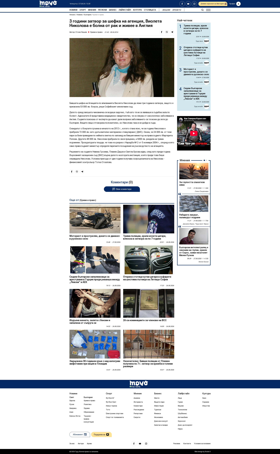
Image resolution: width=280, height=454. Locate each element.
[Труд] (139, 384)
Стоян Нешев (81, 32)
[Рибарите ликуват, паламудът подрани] (193, 203)
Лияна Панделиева (201, 191)
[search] (202, 10)
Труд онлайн (198, 63)
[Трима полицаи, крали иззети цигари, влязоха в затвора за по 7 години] (148, 219)
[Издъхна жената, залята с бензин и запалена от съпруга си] (95, 303)
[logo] (48, 4)
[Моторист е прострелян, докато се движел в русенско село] (95, 219)
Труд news (199, 41)
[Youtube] (188, 3)
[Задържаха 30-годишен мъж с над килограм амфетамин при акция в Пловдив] (95, 344)
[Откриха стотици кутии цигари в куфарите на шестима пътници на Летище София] (148, 260)
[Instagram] (194, 3)
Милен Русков (203, 262)
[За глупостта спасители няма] (193, 171)
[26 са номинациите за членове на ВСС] (148, 303)
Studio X (208, 451)
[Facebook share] (161, 32)
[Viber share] (167, 32)
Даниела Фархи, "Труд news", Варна (195, 224)
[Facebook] (182, 3)
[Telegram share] (172, 32)
